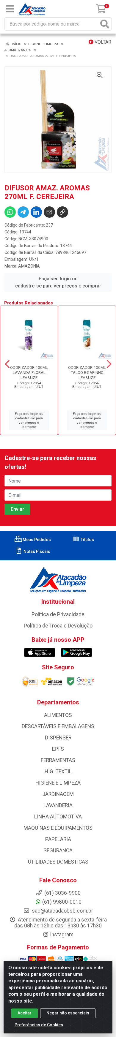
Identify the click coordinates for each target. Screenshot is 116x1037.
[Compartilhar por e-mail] (49, 212)
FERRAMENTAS (58, 760)
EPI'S (58, 749)
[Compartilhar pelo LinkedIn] (36, 212)
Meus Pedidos (36, 539)
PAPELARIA (58, 839)
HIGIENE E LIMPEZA (58, 783)
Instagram (61, 935)
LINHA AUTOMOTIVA (58, 817)
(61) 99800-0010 (61, 902)
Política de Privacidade (58, 614)
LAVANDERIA (58, 805)
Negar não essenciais (67, 1013)
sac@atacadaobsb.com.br (62, 911)
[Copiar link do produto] (62, 212)
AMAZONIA (29, 266)
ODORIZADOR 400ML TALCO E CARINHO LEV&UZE (87, 372)
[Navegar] (7, 364)
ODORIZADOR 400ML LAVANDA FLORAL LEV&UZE (29, 372)
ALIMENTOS (58, 715)
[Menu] (9, 9)
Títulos (87, 539)
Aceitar (25, 1013)
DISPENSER (58, 738)
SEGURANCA (58, 850)
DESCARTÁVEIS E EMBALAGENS (58, 726)
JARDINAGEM (58, 794)
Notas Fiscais (36, 551)
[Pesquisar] (104, 24)
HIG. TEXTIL (58, 771)
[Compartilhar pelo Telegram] (23, 212)
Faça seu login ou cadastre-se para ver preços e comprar (58, 282)
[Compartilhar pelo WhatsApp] (10, 212)
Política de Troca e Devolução (58, 626)
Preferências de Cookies (39, 1024)
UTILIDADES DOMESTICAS (58, 862)
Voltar (102, 42)
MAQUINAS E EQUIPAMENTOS (58, 828)
